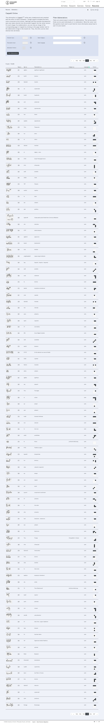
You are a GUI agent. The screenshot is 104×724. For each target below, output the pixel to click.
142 (77, 60)
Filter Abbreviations (13, 53)
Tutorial (87, 6)
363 (18, 171)
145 (87, 60)
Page (19, 67)
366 (18, 88)
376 (18, 196)
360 (18, 217)
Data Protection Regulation (42, 721)
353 (18, 256)
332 (18, 139)
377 (18, 460)
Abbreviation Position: (11, 47)
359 (18, 209)
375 (18, 127)
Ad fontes (64, 6)
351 (18, 70)
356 (18, 102)
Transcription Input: (11, 42)
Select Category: (41, 37)
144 (84, 60)
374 (18, 243)
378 (18, 82)
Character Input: (10, 37)
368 (18, 95)
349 (18, 121)
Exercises (80, 6)
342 (18, 202)
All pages (63, 1)
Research (72, 6)
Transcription (37, 67)
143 (80, 60)
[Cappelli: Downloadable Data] (88, 9)
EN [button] (84, 1)
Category (71, 67)
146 (90, 60)
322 (18, 654)
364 (18, 133)
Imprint (34, 721)
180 (18, 165)
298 (18, 447)
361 (18, 295)
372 (18, 416)
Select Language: (41, 42)
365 (18, 158)
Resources (95, 6)
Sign (25, 67)
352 (18, 152)
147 (94, 60)
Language (86, 67)
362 (18, 108)
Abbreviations (14, 9)
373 (18, 76)
